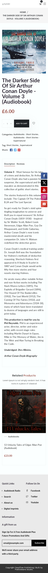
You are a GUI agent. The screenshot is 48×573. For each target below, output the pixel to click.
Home (23, 12)
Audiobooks (13, 437)
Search (7, 496)
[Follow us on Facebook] (11, 150)
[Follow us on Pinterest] (19, 150)
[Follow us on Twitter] (15, 150)
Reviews (21, 164)
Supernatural (26, 145)
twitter (34, 496)
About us (8, 502)
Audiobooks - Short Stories (25, 134)
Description (9, 164)
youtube (35, 502)
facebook (35, 491)
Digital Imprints (11, 508)
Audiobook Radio (12, 491)
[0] (40, 4)
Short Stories (13, 145)
